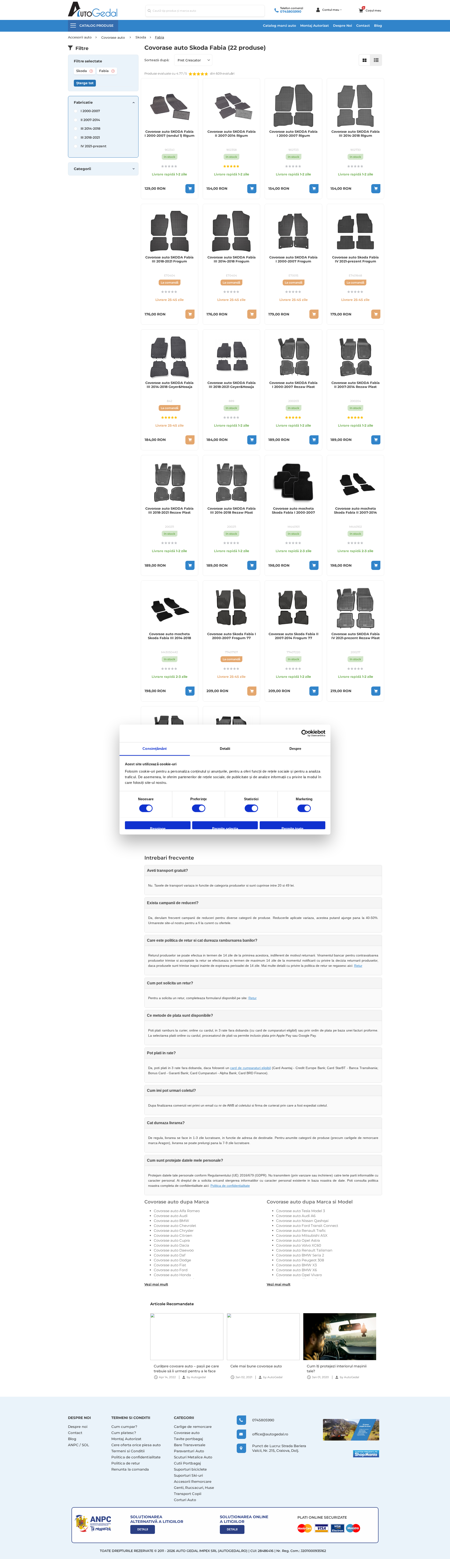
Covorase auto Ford (171, 1270)
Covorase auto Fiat (170, 1265)
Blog (378, 25)
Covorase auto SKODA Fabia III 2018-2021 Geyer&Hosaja (231, 385)
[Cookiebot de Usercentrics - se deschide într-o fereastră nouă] (304, 733)
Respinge (157, 828)
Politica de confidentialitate (230, 1185)
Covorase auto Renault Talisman (304, 1250)
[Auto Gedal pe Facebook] (351, 1429)
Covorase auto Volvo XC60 (298, 1245)
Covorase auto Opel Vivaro (299, 1275)
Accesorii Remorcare (192, 1481)
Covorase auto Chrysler (174, 1230)
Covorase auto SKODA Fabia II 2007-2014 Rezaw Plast (355, 385)
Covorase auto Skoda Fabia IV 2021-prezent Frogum (355, 259)
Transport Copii (187, 1493)
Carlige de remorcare (193, 1426)
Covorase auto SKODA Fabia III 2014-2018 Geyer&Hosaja (169, 385)
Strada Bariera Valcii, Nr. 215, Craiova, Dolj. (279, 1448)
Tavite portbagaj (188, 1439)
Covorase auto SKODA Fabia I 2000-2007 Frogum (293, 259)
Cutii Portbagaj (187, 1463)
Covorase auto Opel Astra (298, 1240)
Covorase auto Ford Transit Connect (307, 1225)
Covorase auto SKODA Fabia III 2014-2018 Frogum (231, 259)
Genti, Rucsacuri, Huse (194, 1487)
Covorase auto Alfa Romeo (177, 1211)
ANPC (73, 1445)
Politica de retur (125, 1463)
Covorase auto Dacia (171, 1245)
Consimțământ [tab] (154, 749)
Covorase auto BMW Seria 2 (300, 1255)
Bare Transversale (189, 1445)
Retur (358, 965)
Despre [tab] (295, 749)
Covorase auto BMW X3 (296, 1265)
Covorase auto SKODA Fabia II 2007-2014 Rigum (231, 134)
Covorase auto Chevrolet (175, 1225)
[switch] (198, 808)
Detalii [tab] (225, 749)
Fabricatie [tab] (83, 102)
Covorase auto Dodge (172, 1260)
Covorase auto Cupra (172, 1240)
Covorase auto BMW (171, 1220)
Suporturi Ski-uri (188, 1475)
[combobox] (205, 11)
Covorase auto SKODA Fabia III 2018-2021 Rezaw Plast (169, 511)
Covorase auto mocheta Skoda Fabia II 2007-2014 (355, 511)
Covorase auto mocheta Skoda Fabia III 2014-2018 (169, 636)
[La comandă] (190, 314)
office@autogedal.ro (266, 1434)
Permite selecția (225, 828)
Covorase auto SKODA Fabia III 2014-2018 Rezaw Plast (231, 511)
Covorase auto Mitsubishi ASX (301, 1235)
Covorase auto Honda (172, 1275)
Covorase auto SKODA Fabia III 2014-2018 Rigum (355, 134)
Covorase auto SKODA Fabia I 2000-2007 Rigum (293, 134)
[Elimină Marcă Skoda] (91, 71)
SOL (85, 1445)
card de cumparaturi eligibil (250, 1068)
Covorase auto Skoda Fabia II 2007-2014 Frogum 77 (293, 636)
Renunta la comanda (130, 1469)
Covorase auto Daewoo (174, 1250)
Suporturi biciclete (190, 1469)
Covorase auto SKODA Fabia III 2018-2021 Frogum (169, 259)
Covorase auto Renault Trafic (301, 1230)
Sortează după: (156, 60)
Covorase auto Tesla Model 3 (300, 1211)
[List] (376, 60)
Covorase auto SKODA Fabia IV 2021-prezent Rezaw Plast (355, 636)
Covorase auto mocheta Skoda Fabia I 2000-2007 (293, 511)
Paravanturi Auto (189, 1451)
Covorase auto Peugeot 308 (300, 1260)
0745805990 (290, 11)
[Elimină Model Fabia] (113, 71)
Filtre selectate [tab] (88, 61)
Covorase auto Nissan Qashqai (302, 1220)
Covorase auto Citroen (173, 1235)
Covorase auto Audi (171, 1216)
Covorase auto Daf (169, 1255)
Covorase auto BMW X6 (296, 1270)
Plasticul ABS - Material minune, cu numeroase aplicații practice (338, 1368)
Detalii (142, 1529)
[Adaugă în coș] (190, 188)
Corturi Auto (185, 1500)
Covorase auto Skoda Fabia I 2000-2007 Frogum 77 (231, 636)
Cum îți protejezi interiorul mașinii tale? (260, 1368)
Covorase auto (187, 1432)
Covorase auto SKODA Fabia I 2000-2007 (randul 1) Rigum (170, 134)
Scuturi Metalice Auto (193, 1457)
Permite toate (292, 828)
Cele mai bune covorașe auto (179, 1366)
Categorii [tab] (82, 169)
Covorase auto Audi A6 (295, 1216)
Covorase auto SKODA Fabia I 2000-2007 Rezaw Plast (293, 385)
